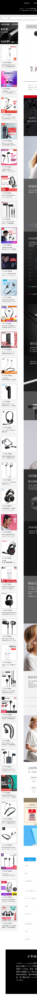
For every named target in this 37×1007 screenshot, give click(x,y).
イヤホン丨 (27, 3)
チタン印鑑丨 (20, 994)
